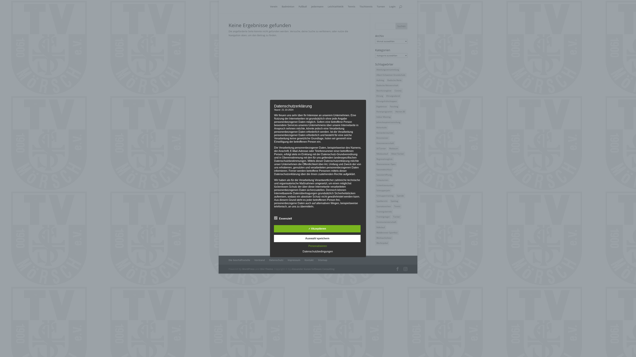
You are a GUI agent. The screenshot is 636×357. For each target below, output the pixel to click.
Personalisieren (317, 246)
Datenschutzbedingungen (318, 251)
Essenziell (285, 218)
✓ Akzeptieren (317, 228)
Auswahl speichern (317, 238)
